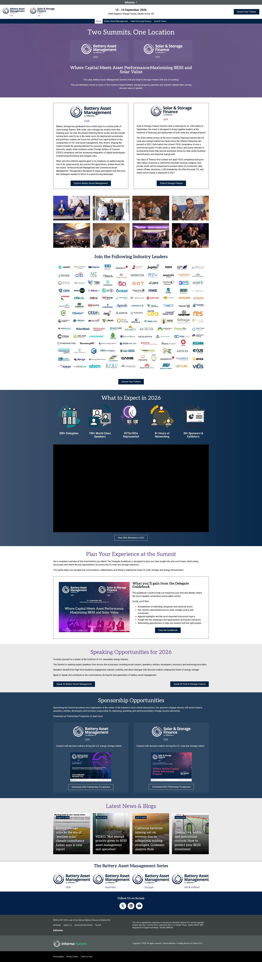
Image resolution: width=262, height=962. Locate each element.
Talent (98, 925)
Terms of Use (86, 956)
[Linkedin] (131, 905)
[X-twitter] (122, 905)
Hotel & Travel (160, 21)
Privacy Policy (72, 956)
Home (98, 21)
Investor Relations (83, 925)
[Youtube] (139, 905)
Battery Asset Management (116, 21)
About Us (67, 925)
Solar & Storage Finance (141, 21)
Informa (57, 925)
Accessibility (58, 956)
